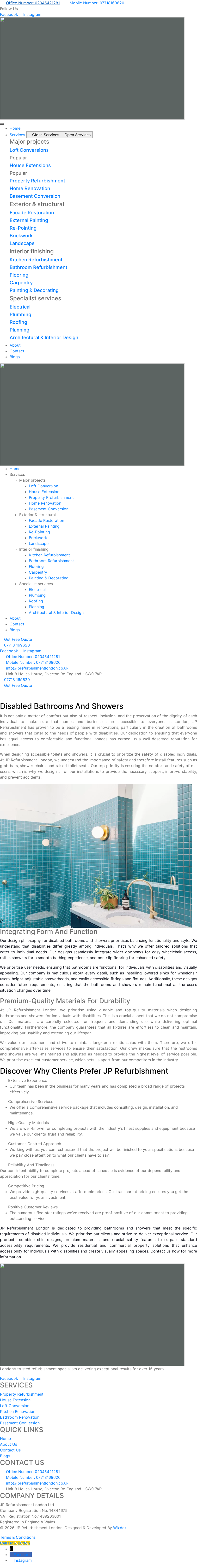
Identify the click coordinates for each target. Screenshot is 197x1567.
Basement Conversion (35, 196)
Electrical (20, 307)
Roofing (18, 322)
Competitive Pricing (26, 1185)
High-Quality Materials (28, 1122)
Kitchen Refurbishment (36, 259)
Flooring (19, 275)
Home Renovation (30, 188)
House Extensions (30, 165)
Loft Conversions (29, 150)
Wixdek (120, 1527)
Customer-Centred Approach (34, 1143)
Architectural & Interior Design (44, 337)
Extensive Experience (27, 1080)
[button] (98, 1080)
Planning (19, 330)
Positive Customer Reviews (33, 1207)
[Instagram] (12, 1560)
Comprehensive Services (30, 1101)
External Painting (29, 220)
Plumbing (20, 314)
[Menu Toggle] (2, 124)
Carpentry (21, 282)
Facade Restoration (32, 213)
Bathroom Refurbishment (38, 267)
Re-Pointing (23, 228)
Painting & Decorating (34, 290)
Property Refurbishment (37, 181)
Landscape (22, 243)
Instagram (23, 1560)
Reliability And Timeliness (31, 1164)
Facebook (23, 1554)
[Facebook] (12, 1554)
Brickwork (21, 236)
